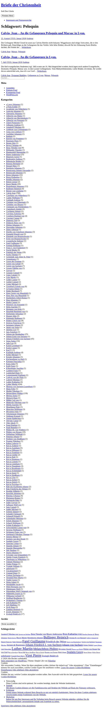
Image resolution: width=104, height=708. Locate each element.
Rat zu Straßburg (13, 475)
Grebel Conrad (12, 282)
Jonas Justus (11, 341)
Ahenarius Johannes (14, 113)
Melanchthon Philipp (14, 393)
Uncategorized (12, 571)
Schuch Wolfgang (13, 523)
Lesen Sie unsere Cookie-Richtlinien (75, 668)
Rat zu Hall (10, 457)
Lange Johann (98, 645)
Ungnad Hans (11, 573)
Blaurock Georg (12, 157)
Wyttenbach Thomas (14, 600)
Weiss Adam (11, 582)
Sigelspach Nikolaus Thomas (17, 534)
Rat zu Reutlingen (13, 468)
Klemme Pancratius (14, 361)
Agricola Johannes (13, 111)
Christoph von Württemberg (17, 207)
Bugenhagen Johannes (15, 186)
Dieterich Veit (11, 220)
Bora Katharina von (72, 634)
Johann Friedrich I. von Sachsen (43, 644)
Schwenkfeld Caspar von (16, 528)
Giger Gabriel (11, 275)
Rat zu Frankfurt (12, 452)
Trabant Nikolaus (13, 562)
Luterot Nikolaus (13, 380)
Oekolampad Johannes (15, 414)
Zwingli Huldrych (13, 614)
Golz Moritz (11, 277)
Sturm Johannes (12, 553)
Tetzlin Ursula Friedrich (15, 557)
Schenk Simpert (12, 512)
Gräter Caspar (11, 280)
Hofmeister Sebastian (14, 314)
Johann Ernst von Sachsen (16, 336)
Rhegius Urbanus (13, 496)
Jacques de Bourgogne (16, 645)
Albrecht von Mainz (14, 116)
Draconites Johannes (14, 227)
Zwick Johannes (12, 612)
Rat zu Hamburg (12, 459)
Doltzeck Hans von (14, 223)
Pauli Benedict (12, 427)
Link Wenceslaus (6, 649)
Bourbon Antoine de (88, 634)
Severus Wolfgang (13, 530)
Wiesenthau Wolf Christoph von (19, 591)
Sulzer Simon (96, 652)
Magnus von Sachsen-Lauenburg (19, 386)
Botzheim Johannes (14, 168)
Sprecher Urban (12, 543)
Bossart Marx (11, 166)
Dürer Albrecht (12, 230)
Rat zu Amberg (12, 446)
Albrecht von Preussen (15, 120)
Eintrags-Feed (11, 90)
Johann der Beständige (15, 334)
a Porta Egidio (12, 107)
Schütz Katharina (13, 525)
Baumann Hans (12, 141)
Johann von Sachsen (72, 644)
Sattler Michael (12, 509)
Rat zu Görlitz (11, 455)
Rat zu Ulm (10, 477)
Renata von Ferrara (51, 652)
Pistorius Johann (12, 437)
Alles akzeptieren (31, 670)
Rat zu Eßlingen (12, 450)
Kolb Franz (10, 366)
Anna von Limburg (14, 132)
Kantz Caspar (11, 348)
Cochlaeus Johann (13, 211)
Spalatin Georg (12, 541)
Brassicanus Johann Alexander (18, 170)
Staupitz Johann (12, 546)
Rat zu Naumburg (13, 466)
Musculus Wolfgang (14, 409)
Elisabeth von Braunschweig (17, 236)
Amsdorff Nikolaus (14, 127)
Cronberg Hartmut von (15, 216)
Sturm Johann (88, 652)
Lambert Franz (12, 371)
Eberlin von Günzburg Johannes (19, 232)
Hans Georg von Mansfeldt (17, 293)
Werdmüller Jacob (13, 584)
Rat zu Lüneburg (13, 464)
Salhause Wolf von (13, 505)
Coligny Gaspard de (92, 638)
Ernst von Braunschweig (16, 239)
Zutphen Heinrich (13, 609)
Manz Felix (10, 389)
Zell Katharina (12, 603)
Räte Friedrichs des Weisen (17, 489)
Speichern (5, 706)
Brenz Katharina (12, 177)
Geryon (9, 270)
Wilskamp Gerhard (13, 596)
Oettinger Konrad (13, 416)
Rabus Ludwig (12, 443)
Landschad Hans (13, 373)
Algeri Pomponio (13, 123)
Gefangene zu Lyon (35, 75)
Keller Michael (12, 355)
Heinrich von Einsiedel (15, 305)
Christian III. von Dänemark (77, 638)
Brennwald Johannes (14, 173)
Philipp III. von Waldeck (16, 430)
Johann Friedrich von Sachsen (18, 339)
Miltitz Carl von (12, 400)
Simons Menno (12, 537)
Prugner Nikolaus (13, 441)
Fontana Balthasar (13, 245)
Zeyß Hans (10, 607)
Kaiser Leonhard (13, 346)
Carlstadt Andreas (13, 200)
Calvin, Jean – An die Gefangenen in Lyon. (28, 57)
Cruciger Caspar (12, 218)
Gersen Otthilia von (14, 268)
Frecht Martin (11, 250)
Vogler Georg (11, 580)
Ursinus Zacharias (13, 575)
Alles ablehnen (18, 670)
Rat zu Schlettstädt (13, 471)
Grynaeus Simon (13, 289)
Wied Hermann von (14, 587)
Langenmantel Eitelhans (15, 375)
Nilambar (51, 661)
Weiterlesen (26, 47)
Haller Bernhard (12, 291)
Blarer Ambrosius (13, 154)
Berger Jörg (10, 143)
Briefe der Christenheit (21, 5)
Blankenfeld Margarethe (15, 152)
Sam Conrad (11, 507)
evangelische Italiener (14, 241)
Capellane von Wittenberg (16, 195)
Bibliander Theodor (14, 150)
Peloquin (21, 52)
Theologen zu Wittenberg (16, 559)
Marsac (14, 52)
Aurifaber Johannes (14, 134)
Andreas (30, 38)
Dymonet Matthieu (19, 75)
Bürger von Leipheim (14, 191)
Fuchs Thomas (12, 255)
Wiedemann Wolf (13, 589)
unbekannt (10, 568)
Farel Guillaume (12, 243)
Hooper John (11, 316)
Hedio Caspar (11, 302)
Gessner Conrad (12, 273)
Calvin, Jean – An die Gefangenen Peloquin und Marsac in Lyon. (43, 33)
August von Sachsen (24, 634)
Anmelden (10, 88)
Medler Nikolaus (13, 391)
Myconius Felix (12, 411)
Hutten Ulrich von (13, 320)
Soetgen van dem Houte (15, 539)
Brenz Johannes (12, 175)
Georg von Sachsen (14, 266)
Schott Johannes (12, 521)
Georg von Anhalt (13, 264)
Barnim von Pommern (15, 139)
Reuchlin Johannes (13, 493)
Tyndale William (12, 566)
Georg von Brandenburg (74, 642)
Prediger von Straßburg (15, 439)
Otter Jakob (10, 423)
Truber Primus (12, 564)
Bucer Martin (11, 184)
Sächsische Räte (12, 500)
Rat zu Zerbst (11, 480)
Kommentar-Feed (13, 92)
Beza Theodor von (13, 148)
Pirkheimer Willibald (14, 434)
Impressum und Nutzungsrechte (18, 20)
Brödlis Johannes (13, 179)
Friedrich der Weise (14, 252)
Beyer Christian (12, 145)
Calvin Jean (5, 52)
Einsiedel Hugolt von (14, 234)
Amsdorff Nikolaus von (9, 634)
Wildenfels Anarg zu (14, 593)
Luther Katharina (13, 382)
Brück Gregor (11, 182)
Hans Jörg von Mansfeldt (16, 295)
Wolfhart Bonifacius (14, 598)
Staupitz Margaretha (14, 548)
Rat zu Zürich (11, 482)
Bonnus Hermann (13, 164)
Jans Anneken (11, 332)
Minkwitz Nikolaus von (15, 402)
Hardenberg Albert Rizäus (16, 298)
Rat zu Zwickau (12, 484)
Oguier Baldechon (13, 418)
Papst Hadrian (11, 425)
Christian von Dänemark (16, 202)
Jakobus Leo (11, 330)
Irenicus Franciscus (13, 323)
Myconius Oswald (64, 649)
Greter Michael (12, 284)
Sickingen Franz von (14, 532)
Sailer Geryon (11, 502)
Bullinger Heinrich (13, 189)
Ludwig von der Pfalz (15, 377)
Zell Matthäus (11, 605)
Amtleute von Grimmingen (17, 129)
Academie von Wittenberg (16, 109)
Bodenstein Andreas (14, 159)
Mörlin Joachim (12, 405)
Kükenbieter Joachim (14, 368)
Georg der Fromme (13, 261)
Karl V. (9, 350)
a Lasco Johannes (13, 104)
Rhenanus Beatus (13, 498)
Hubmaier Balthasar (14, 318)
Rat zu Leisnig (12, 462)
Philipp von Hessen (14, 432)
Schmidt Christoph (13, 514)
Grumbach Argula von (15, 286)
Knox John (10, 364)
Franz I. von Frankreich (15, 248)
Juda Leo (9, 343)
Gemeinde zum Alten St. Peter (18, 257)
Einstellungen (6, 670)
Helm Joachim (12, 307)
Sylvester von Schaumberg (17, 555)
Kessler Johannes (13, 357)
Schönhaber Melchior (14, 518)
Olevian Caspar (12, 421)
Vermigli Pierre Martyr (18, 656)
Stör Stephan (11, 550)
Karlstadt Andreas (13, 352)
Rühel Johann (62, 652)
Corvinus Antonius (13, 214)
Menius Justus (11, 396)
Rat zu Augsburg (13, 448)
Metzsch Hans (12, 398)
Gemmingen (11, 259)
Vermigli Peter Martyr (14, 578)
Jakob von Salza (12, 327)
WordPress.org (12, 95)
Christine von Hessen (14, 204)
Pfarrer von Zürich (77, 649)
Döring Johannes (13, 225)
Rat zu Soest (11, 473)
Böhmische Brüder (13, 161)
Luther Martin (11, 384)
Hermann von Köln (14, 309)
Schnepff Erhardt (13, 516)
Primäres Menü (7, 16)
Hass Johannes (12, 300)
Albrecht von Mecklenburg (17, 118)
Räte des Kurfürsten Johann (17, 487)
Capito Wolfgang (13, 198)
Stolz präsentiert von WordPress (14, 661)
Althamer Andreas (13, 125)
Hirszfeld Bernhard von (15, 311)
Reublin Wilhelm (13, 491)
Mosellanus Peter (13, 407)
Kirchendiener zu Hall (15, 359)
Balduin (9, 136)
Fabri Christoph (17, 642)
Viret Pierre (33, 655)
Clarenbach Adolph (14, 209)
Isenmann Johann (13, 325)
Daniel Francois (6, 642)
